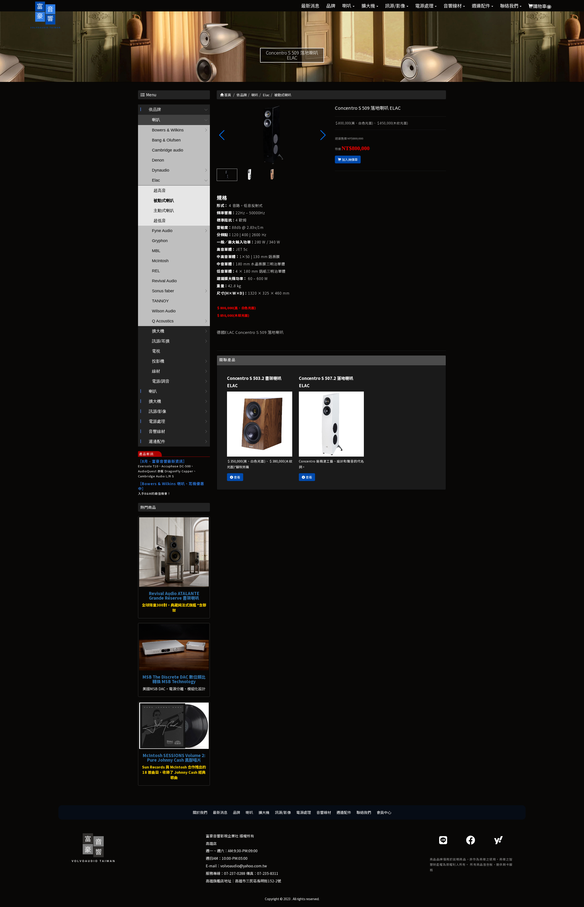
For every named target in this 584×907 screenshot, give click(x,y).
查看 (236, 477)
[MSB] (174, 647)
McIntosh (160, 261)
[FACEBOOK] (470, 839)
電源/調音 (160, 381)
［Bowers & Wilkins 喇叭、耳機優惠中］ (171, 486)
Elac (156, 180)
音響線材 (453, 5)
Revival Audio (164, 281)
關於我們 (200, 812)
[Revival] (174, 552)
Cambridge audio (167, 150)
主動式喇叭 (164, 210)
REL (156, 271)
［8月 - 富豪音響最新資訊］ (162, 461)
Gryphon (160, 240)
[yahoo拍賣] (498, 839)
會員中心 (384, 812)
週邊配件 (481, 5)
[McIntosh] (174, 726)
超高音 (160, 190)
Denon (158, 160)
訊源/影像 (395, 5)
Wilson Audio (164, 311)
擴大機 (368, 5)
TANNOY (160, 301)
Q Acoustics (163, 321)
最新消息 (310, 5)
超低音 (160, 220)
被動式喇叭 (164, 200)
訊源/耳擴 (160, 341)
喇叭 (347, 5)
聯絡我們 (509, 5)
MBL (156, 250)
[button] (323, 135)
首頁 (227, 94)
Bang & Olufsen (166, 140)
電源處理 (424, 5)
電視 (156, 351)
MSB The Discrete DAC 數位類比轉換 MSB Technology (174, 679)
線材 (156, 371)
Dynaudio (160, 170)
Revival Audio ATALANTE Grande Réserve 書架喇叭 (174, 595)
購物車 (541, 6)
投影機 (158, 361)
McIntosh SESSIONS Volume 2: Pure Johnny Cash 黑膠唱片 (174, 757)
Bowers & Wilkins (168, 130)
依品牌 (155, 109)
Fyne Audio (162, 230)
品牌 (330, 5)
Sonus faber (163, 291)
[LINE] (443, 839)
